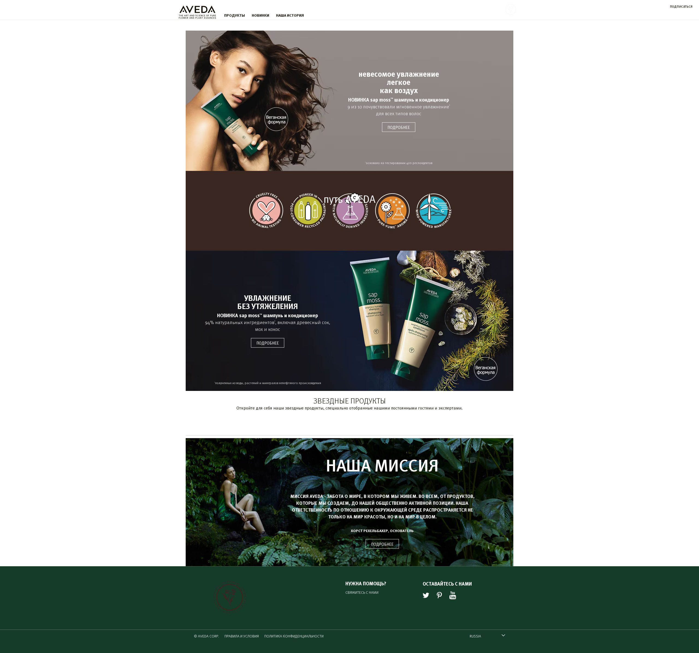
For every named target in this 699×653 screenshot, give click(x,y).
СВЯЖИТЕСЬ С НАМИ (361, 592)
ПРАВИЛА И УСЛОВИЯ (241, 636)
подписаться (681, 6)
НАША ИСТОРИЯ (290, 15)
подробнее (398, 127)
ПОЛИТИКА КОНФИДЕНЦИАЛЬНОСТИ (294, 636)
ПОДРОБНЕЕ (382, 544)
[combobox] (487, 636)
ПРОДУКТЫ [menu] (234, 15)
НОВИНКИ (260, 15)
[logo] (197, 11)
